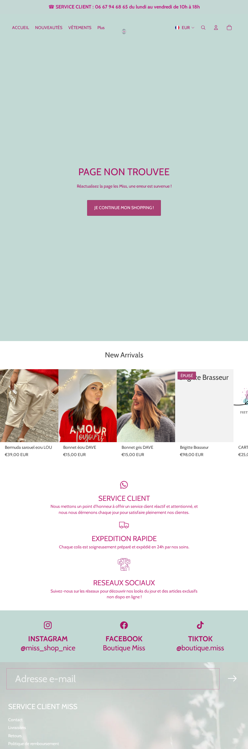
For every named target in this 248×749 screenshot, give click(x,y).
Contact (15, 719)
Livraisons (17, 727)
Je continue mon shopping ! (124, 207)
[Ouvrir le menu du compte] (216, 27)
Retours (15, 735)
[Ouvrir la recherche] (203, 27)
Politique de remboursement (33, 743)
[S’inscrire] (232, 678)
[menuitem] (101, 27)
